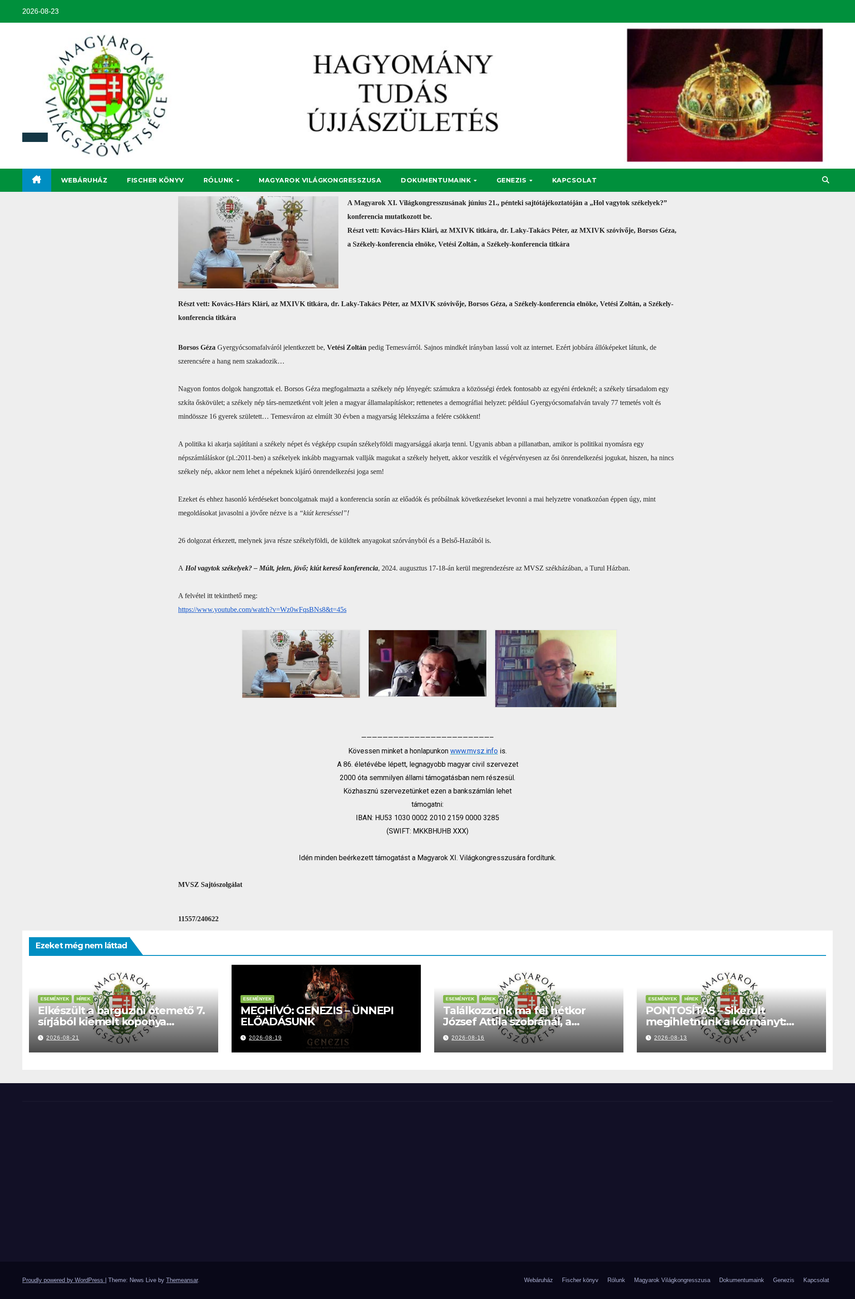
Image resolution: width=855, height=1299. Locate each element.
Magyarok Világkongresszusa (320, 180)
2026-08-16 (468, 1038)
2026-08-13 (670, 1038)
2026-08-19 (265, 1038)
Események (55, 998)
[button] (825, 180)
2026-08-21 (62, 1038)
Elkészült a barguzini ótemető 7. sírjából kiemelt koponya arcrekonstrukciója (121, 1021)
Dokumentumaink (437, 180)
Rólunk (220, 180)
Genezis (513, 180)
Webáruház (84, 180)
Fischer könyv (155, 180)
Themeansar (182, 1280)
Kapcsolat (574, 180)
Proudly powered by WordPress (63, 1280)
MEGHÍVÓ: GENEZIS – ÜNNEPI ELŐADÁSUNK (317, 1016)
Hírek (83, 998)
